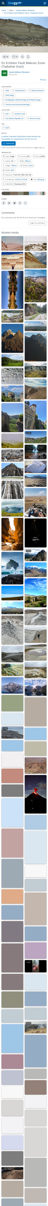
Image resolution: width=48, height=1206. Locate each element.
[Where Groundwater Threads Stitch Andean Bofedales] (36, 748)
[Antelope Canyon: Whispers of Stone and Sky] (12, 957)
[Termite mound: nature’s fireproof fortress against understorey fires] (12, 999)
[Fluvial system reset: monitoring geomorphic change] (12, 316)
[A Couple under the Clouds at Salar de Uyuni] (12, 912)
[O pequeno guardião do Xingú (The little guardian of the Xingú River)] (36, 1102)
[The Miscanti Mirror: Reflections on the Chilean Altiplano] (36, 734)
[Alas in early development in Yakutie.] (36, 1074)
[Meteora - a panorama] (12, 394)
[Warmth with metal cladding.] (36, 998)
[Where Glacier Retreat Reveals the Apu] (12, 760)
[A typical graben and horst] (12, 261)
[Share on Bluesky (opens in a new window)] (14, 203)
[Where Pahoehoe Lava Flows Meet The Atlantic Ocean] (36, 243)
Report (44, 80)
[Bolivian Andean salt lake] (12, 593)
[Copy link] (25, 203)
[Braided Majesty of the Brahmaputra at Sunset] (12, 843)
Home (3, 10)
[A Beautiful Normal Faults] (36, 260)
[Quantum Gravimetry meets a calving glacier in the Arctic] (12, 719)
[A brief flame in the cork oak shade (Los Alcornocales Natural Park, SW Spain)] (36, 822)
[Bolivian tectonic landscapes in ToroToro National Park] (36, 592)
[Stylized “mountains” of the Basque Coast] (12, 931)
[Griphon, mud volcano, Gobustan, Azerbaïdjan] (36, 617)
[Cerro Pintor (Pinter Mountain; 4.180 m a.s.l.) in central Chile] (36, 569)
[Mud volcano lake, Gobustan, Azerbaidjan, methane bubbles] (36, 670)
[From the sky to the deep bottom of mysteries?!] (36, 688)
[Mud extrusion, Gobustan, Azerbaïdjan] (36, 634)
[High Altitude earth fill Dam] (12, 1126)
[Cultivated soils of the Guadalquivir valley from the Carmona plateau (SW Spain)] (36, 326)
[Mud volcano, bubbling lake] (36, 652)
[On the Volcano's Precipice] (36, 1195)
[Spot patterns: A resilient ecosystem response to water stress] (36, 909)
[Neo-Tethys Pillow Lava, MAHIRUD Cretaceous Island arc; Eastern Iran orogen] (12, 455)
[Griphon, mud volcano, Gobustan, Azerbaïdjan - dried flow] (12, 630)
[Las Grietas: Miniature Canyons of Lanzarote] (12, 534)
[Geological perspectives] (12, 490)
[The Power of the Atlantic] (12, 568)
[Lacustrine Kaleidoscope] (12, 290)
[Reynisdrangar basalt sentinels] (12, 1158)
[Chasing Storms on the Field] (36, 711)
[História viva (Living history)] (36, 1087)
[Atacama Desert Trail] (12, 745)
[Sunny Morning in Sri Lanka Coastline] (12, 1038)
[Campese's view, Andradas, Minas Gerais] (12, 360)
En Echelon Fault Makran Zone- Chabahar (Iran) (23, 13)
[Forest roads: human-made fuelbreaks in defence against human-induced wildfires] (36, 982)
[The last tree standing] (12, 812)
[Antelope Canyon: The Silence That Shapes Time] (36, 950)
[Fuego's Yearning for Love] (36, 794)
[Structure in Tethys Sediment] (12, 1108)
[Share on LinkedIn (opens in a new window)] (9, 203)
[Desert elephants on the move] (36, 765)
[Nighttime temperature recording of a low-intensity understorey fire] (12, 982)
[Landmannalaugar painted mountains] (12, 1142)
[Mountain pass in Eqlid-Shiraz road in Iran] (12, 670)
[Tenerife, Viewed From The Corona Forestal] (12, 441)
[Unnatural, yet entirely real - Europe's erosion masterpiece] (12, 703)
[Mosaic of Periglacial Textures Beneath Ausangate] (36, 370)
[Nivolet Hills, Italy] (36, 1013)
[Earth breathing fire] (12, 790)
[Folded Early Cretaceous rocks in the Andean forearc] (36, 389)
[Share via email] (20, 203)
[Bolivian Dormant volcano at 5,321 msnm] (12, 608)
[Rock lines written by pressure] (12, 896)
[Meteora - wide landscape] (12, 417)
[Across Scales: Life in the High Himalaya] (36, 346)
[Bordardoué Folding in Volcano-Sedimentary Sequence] (36, 1172)
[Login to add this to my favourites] (22, 56)
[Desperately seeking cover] (12, 1077)
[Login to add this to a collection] (28, 56)
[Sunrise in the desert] (36, 933)
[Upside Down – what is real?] (12, 685)
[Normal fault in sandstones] (12, 376)
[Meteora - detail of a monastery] (36, 415)
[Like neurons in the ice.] (12, 1016)
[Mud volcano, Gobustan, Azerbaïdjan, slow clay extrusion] (12, 654)
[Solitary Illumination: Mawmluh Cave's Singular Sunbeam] (36, 532)
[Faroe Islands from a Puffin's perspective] (12, 508)
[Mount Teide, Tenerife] (12, 243)
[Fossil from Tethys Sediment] (36, 1141)
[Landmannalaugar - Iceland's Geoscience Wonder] (36, 286)
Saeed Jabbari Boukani (25, 10)
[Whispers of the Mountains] (36, 1051)
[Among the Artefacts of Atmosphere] (12, 1061)
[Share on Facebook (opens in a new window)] (3, 203)
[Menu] (45, 3)
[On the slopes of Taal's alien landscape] (12, 1189)
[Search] (3, 3)
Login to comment (37, 223)
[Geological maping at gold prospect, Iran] (36, 502)
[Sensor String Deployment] (12, 776)
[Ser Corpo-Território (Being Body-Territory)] (12, 1092)
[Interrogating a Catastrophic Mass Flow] (36, 480)
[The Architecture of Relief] (12, 338)
